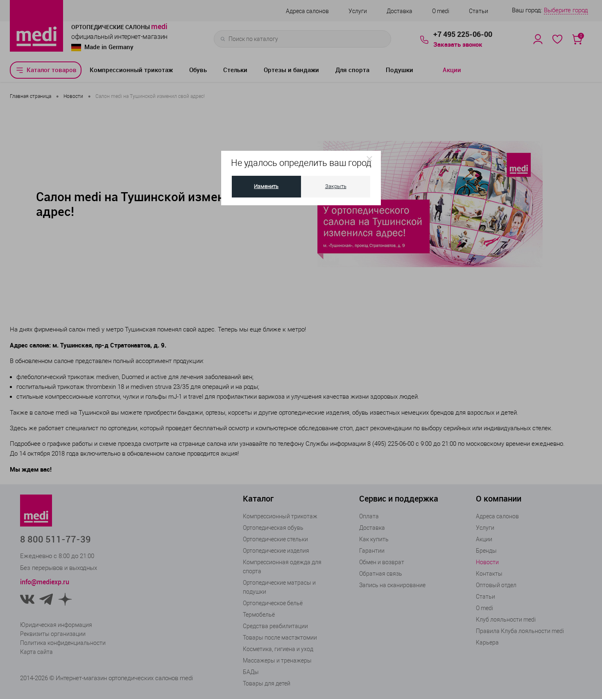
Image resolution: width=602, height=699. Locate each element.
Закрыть (335, 186)
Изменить (266, 186)
